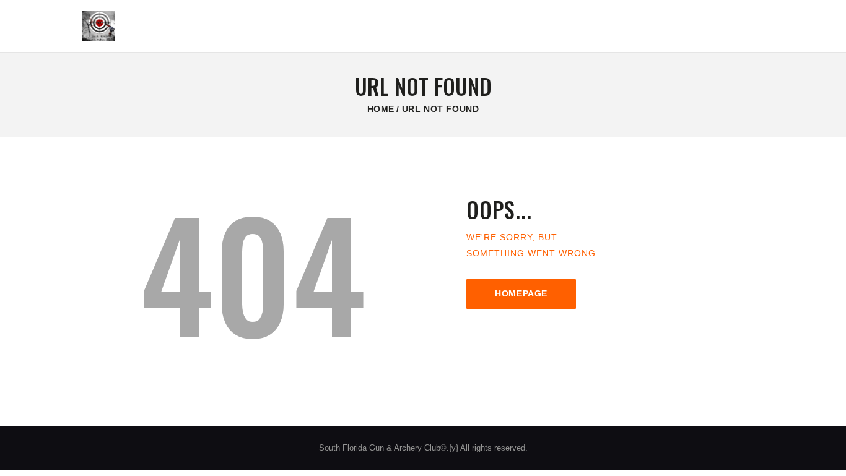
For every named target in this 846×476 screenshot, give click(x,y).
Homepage (521, 293)
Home (381, 109)
